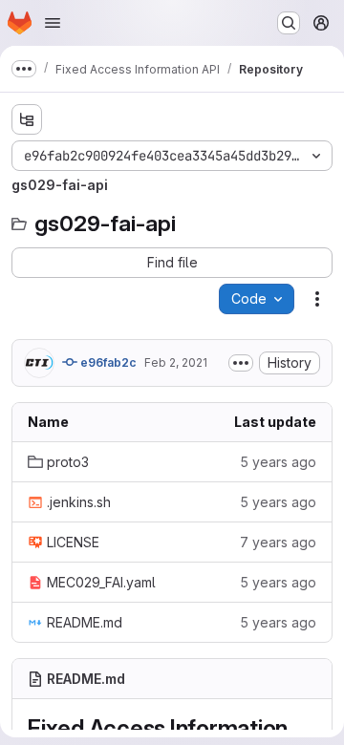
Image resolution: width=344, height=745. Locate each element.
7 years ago (278, 542)
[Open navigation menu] (52, 23)
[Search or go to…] (288, 22)
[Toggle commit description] (240, 363)
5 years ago (278, 462)
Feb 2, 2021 (175, 362)
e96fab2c (107, 362)
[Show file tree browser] (26, 119)
